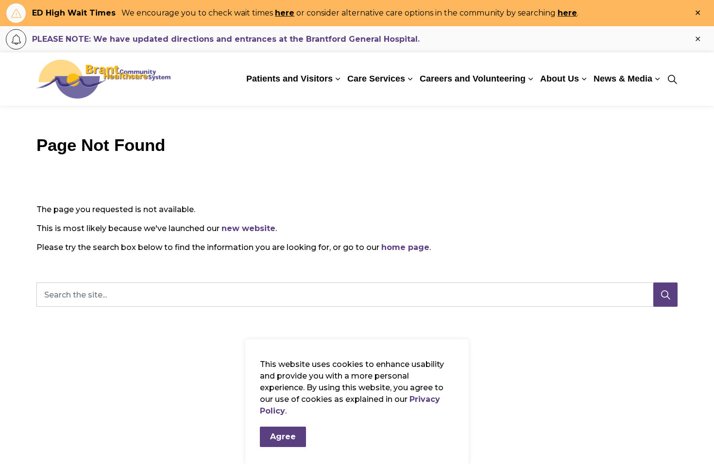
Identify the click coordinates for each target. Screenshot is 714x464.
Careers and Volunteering (473, 78)
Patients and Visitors (289, 78)
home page (405, 247)
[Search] (665, 294)
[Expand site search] (672, 79)
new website (248, 228)
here (284, 12)
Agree (283, 436)
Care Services (376, 78)
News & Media (623, 78)
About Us (559, 78)
